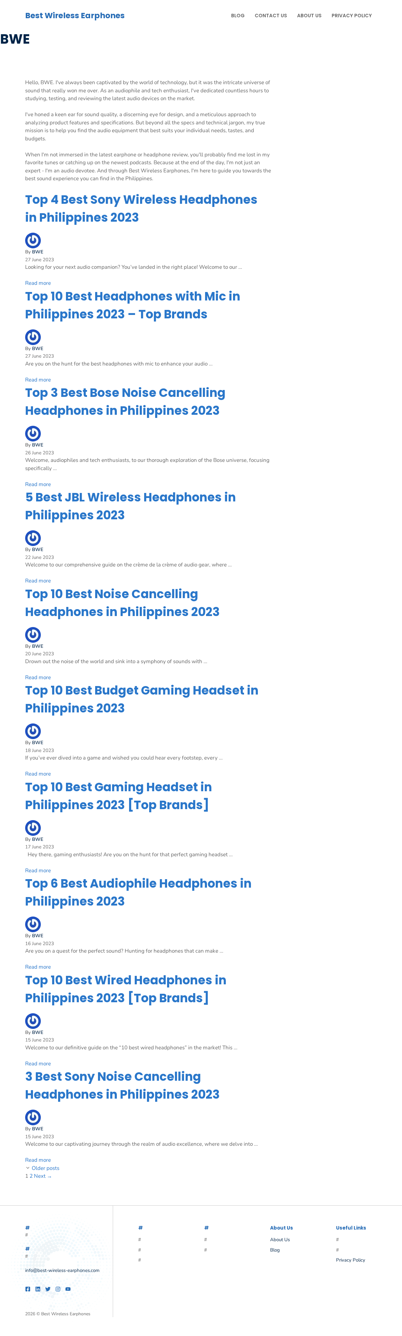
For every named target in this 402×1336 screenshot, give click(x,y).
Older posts (45, 1168)
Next (43, 1176)
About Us (309, 15)
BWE (37, 252)
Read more (38, 283)
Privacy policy (350, 1260)
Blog (238, 15)
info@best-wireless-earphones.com (62, 1270)
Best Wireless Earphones (75, 15)
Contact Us (271, 15)
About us (280, 1239)
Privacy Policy (352, 15)
